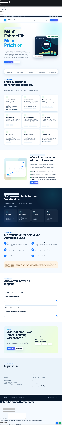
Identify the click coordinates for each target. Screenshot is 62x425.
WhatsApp (56, 16)
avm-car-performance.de (4, 7)
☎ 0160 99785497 (51, 16)
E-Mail (1, 409)
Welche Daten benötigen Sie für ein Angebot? (13, 288)
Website (1, 411)
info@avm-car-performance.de (41, 341)
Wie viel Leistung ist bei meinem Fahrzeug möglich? (14, 292)
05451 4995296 (37, 374)
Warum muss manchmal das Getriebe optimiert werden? (15, 300)
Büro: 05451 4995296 (39, 339)
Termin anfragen (54, 20)
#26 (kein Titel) (4, 9)
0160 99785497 (19, 348)
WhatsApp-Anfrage (8, 62)
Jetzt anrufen (17, 62)
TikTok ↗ (50, 344)
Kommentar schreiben (4, 418)
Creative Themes (18, 424)
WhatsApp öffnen (11, 348)
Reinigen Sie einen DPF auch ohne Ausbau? (13, 303)
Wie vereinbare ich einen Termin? (11, 315)
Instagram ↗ (38, 344)
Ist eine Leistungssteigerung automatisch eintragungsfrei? (15, 311)
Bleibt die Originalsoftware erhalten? (12, 307)
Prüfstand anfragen (34, 182)
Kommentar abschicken (3, 422)
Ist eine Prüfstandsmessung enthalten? (12, 296)
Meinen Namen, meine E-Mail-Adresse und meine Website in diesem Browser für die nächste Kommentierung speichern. (21, 420)
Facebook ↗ (44, 344)
